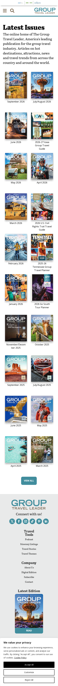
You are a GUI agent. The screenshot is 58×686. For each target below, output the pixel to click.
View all (29, 480)
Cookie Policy (20, 657)
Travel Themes (29, 553)
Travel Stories (29, 548)
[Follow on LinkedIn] (46, 521)
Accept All (29, 664)
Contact (29, 581)
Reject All (29, 680)
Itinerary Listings (29, 544)
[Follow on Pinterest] (39, 521)
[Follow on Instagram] (25, 521)
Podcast (29, 539)
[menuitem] (5, 11)
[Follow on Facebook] (19, 521)
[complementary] (29, 662)
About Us (29, 567)
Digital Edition (29, 572)
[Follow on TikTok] (32, 521)
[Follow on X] (12, 521)
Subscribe (29, 577)
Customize (29, 672)
